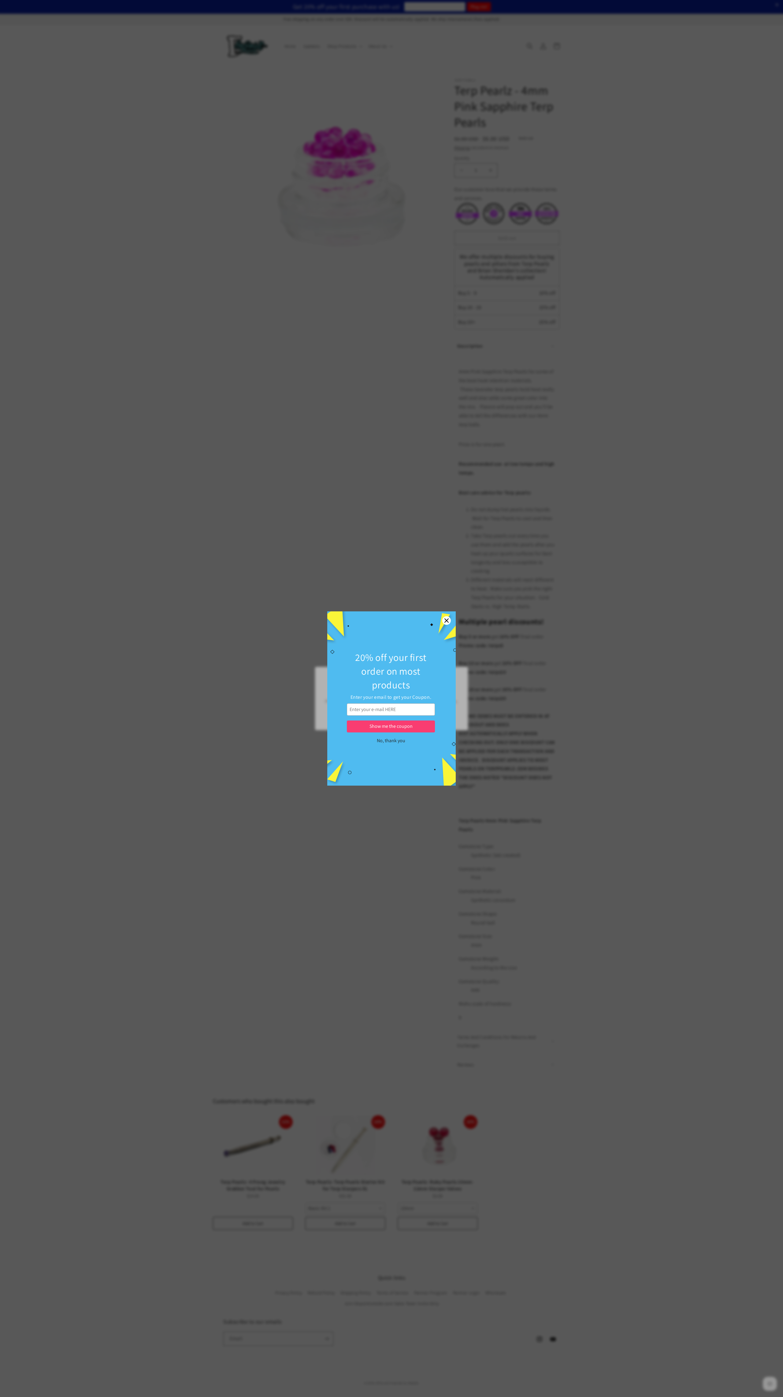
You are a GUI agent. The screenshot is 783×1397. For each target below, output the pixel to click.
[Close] (446, 620)
